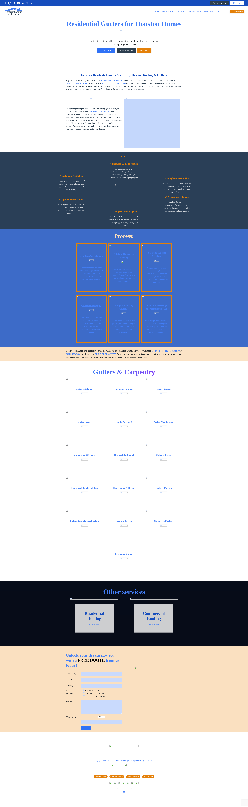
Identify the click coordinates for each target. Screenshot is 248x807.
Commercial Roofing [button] (181, 11)
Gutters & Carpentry (133, 776)
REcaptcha (71, 717)
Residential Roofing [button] (167, 11)
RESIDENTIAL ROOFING (94, 691)
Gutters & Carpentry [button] (195, 11)
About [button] (157, 11)
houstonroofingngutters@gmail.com (128, 761)
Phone (69, 680)
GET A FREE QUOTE (105, 354)
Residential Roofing (101, 776)
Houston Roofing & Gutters (77, 83)
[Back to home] (13, 11)
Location (238, 3)
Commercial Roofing (116, 776)
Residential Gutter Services (111, 80)
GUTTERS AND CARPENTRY (96, 696)
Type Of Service (69, 692)
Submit (85, 728)
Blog (218, 11)
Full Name (71, 674)
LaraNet (138, 788)
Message (69, 701)
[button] (225, 11)
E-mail (69, 686)
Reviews (212, 11)
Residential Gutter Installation (114, 83)
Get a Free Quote (238, 11)
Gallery (206, 11)
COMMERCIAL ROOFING (95, 694)
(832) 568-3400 (221, 3)
